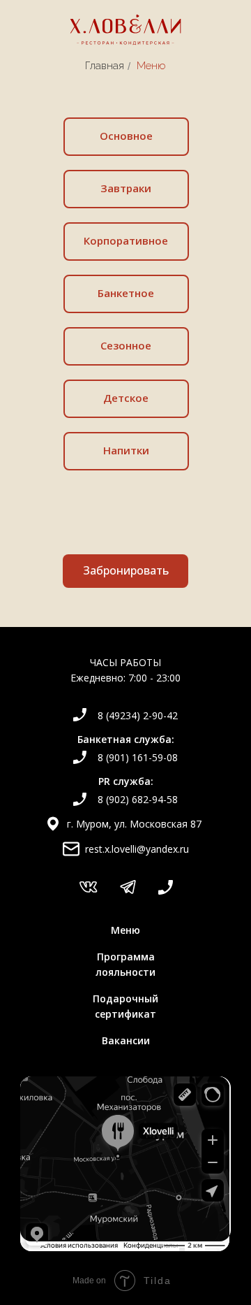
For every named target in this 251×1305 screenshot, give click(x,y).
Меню (125, 930)
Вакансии (126, 1040)
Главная (104, 65)
